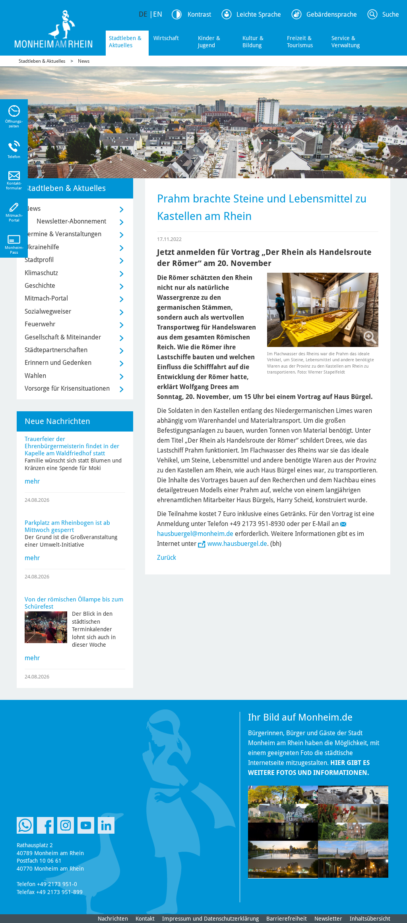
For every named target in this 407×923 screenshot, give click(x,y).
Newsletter (328, 918)
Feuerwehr (40, 324)
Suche (390, 14)
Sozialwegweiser (48, 311)
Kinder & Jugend (209, 41)
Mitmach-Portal (46, 298)
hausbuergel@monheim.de (195, 534)
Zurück (166, 557)
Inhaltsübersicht (370, 918)
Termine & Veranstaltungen (63, 234)
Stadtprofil (39, 260)
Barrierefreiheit (286, 918)
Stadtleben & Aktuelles (125, 41)
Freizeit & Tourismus (300, 41)
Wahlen (35, 376)
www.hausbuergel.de (237, 543)
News (83, 61)
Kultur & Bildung (253, 41)
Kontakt (145, 918)
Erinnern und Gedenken (58, 362)
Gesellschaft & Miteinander (63, 337)
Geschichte (40, 285)
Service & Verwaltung (345, 41)
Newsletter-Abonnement (71, 221)
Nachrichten (113, 918)
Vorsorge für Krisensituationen (67, 388)
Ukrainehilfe (42, 247)
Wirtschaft (166, 38)
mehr (32, 481)
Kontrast (199, 14)
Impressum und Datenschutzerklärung (210, 918)
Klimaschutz (41, 273)
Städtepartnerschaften (56, 350)
